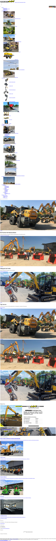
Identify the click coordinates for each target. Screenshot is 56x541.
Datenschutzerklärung (7, 193)
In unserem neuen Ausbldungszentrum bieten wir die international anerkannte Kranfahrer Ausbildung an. (12, 517)
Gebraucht (3, 124)
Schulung (3, 176)
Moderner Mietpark (3, 476)
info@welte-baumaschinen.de (5, 528)
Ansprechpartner (7, 186)
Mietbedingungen (5, 10)
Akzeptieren (6, 540)
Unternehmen (3, 184)
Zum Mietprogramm (2, 479)
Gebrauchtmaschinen (6, 235)
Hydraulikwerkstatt (7, 134)
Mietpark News (5, 9)
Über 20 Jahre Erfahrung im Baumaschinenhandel (10, 438)
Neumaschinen (2, 235)
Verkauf (1, 230)
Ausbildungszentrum (3, 515)
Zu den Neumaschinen (3, 460)
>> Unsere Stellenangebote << (6, 429)
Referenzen (6, 191)
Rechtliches (4, 192)
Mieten (3, 7)
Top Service (2, 496)
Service (3, 125)
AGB (5, 194)
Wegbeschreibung (5, 196)
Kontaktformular (5, 195)
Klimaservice (6, 135)
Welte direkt (4, 185)
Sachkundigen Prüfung (7, 144)
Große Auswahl (2, 457)
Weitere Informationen (2, 540)
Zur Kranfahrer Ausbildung (3, 518)
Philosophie (6, 190)
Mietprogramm (5, 8)
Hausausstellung (7, 187)
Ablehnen (10, 540)
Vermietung (1, 266)
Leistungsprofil (6, 189)
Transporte (3, 307)
